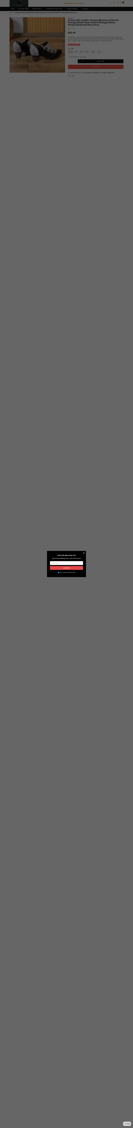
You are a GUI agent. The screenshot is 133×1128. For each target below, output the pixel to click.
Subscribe (66, 568)
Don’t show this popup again (67, 572)
